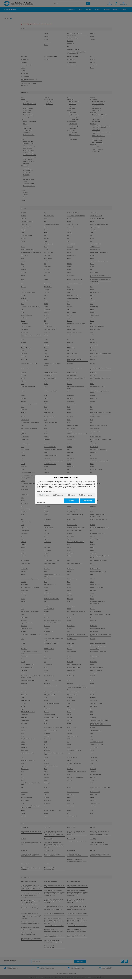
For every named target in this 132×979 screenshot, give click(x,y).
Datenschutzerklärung (42, 491)
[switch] (41, 495)
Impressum (52, 491)
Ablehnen (71, 500)
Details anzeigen (41, 502)
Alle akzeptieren (87, 500)
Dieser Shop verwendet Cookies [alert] (66, 477)
